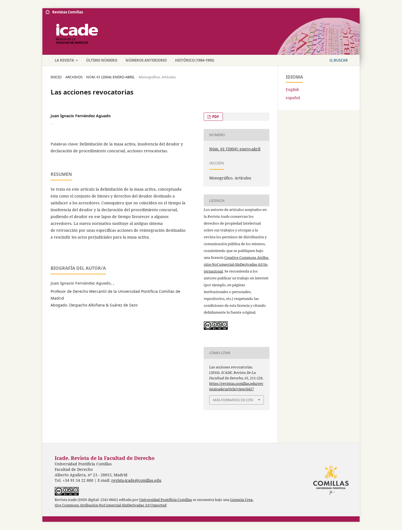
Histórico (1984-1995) (194, 60)
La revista (65, 60)
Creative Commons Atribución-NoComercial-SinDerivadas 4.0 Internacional (236, 264)
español (293, 97)
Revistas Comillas (67, 12)
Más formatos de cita (233, 399)
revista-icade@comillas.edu (136, 480)
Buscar (340, 60)
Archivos (74, 77)
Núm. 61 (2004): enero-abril (110, 77)
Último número (101, 60)
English (292, 89)
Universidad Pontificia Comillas (165, 499)
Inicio (56, 77)
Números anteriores (146, 60)
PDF (215, 116)
